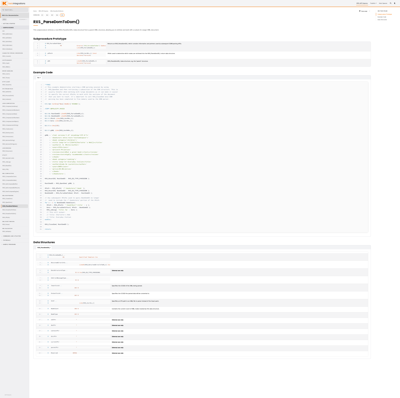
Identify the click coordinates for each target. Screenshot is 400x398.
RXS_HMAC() (6, 67)
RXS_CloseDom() (7, 198)
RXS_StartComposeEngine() (10, 191)
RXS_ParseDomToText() (9, 210)
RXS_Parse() (6, 224)
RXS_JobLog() (6, 162)
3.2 (47, 15)
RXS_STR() (5, 169)
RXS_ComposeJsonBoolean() (11, 110)
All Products (8, 395)
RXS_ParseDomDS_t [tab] (44, 247)
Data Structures (382, 20)
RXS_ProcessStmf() (8, 95)
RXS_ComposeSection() (9, 176)
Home (35, 11)
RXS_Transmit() (6, 85)
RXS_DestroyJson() (8, 133)
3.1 (42, 15)
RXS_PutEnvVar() (7, 45)
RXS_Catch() (6, 74)
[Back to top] (396, 393)
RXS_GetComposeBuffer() (10, 184)
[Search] (390, 3)
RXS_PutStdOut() (7, 49)
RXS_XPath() (6, 217)
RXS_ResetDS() (6, 166)
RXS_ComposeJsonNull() (9, 114)
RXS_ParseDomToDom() (10, 206)
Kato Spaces (383, 3)
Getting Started (9, 23)
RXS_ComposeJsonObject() (10, 121)
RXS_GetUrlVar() (7, 41)
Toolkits (372, 3)
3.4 (57, 15)
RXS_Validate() (6, 231)
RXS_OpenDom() (7, 202)
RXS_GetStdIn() (7, 38)
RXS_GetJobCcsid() (8, 158)
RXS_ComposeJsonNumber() (10, 117)
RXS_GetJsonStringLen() (9, 144)
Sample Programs (9, 244)
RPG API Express (362, 3)
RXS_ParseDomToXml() (9, 213)
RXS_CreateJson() (7, 129)
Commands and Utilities (12, 236)
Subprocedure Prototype (385, 14)
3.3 (52, 15)
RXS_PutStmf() (6, 99)
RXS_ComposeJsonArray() (10, 106)
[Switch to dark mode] (395, 3)
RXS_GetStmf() (6, 92)
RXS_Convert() (6, 56)
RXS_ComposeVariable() (9, 180)
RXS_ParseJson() (7, 151)
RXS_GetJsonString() (8, 140)
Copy (364, 83)
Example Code (382, 17)
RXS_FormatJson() (7, 136)
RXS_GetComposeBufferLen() (11, 188)
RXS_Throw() (6, 78)
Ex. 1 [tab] (39, 78)
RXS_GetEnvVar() (7, 34)
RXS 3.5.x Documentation (10, 15)
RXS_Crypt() (5, 63)
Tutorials (6, 240)
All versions (22, 19)
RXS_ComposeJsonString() (10, 125)
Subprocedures (8, 27)
